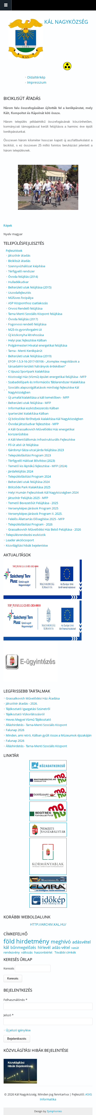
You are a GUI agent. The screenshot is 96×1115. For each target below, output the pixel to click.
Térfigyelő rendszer (21, 271)
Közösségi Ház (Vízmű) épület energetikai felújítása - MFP (47, 377)
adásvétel (81, 942)
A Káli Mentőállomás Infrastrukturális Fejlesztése (41, 439)
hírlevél (44, 947)
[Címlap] (25, 39)
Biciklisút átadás (19, 261)
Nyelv (7, 234)
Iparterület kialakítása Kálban (28, 413)
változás (27, 952)
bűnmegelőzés (23, 947)
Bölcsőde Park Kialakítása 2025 (29, 487)
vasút (75, 948)
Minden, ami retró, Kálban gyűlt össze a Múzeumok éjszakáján (49, 735)
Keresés (9, 968)
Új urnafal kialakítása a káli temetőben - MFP (38, 397)
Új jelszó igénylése (18, 1030)
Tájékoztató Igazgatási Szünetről (28, 709)
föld (9, 941)
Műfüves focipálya (20, 298)
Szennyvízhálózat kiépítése (26, 266)
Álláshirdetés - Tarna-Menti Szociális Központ (36, 725)
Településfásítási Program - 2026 (30, 524)
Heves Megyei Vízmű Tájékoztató (28, 719)
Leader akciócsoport (20, 540)
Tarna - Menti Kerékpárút (25, 351)
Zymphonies (54, 1111)
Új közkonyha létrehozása (26, 335)
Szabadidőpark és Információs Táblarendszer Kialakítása (46, 382)
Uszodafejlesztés (19, 292)
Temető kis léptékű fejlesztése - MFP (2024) (37, 466)
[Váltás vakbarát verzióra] (67, 69)
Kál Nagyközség (66, 21)
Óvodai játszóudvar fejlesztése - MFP (33, 424)
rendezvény (11, 952)
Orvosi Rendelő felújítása (25, 308)
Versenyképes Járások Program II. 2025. (35, 513)
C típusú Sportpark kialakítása (28, 371)
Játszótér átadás (19, 255)
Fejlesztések (14, 250)
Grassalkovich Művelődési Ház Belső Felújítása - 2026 (44, 529)
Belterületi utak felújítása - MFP (29, 403)
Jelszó (8, 1015)
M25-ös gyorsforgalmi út (25, 329)
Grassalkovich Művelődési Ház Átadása (33, 698)
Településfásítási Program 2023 (29, 455)
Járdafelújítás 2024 (20, 471)
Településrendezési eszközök (26, 535)
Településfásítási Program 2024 (29, 476)
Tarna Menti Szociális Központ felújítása (35, 314)
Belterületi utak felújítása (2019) (29, 356)
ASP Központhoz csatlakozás (28, 303)
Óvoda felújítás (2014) (23, 276)
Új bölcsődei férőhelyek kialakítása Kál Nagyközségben (45, 419)
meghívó (61, 941)
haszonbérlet (43, 952)
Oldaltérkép (36, 77)
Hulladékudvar (18, 282)
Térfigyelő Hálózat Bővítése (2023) (31, 461)
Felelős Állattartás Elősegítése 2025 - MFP (36, 519)
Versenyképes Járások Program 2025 (33, 508)
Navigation (6, 5)
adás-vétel (61, 947)
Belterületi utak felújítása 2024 (29, 482)
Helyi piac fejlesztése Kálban (27, 340)
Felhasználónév (15, 1000)
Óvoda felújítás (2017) (23, 319)
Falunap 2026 (15, 730)
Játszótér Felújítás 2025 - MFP (28, 498)
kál (6, 947)
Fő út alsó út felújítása (23, 445)
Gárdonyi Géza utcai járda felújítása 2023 (36, 450)
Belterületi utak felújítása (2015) (29, 287)
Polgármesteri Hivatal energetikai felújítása (37, 345)
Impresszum (36, 82)
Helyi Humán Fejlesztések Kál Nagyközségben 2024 (43, 492)
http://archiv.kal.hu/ (48, 924)
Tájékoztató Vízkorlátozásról (25, 714)
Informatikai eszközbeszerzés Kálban (33, 408)
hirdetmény (32, 941)
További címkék (65, 952)
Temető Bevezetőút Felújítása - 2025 (33, 503)
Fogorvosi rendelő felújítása (27, 324)
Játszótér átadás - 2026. (22, 703)
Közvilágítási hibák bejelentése (27, 545)
